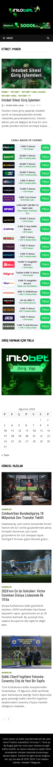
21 (34, 436)
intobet (15, 92)
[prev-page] (4, 719)
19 (19, 436)
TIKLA (45, 156)
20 (26, 436)
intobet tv (24, 95)
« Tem (5, 455)
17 (5, 436)
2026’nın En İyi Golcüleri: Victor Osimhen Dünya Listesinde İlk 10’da (23, 595)
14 (34, 430)
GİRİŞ (45, 147)
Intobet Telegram (30, 762)
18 (12, 436)
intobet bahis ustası (15, 105)
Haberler (7, 509)
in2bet (5, 92)
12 (19, 430)
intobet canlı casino (34, 92)
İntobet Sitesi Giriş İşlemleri (21, 100)
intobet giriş (9, 95)
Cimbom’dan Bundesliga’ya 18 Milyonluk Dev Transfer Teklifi (23, 515)
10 (5, 430)
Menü (9, 38)
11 (12, 430)
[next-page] (9, 719)
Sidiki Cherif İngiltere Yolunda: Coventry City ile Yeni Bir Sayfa (23, 679)
